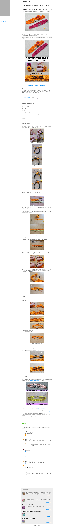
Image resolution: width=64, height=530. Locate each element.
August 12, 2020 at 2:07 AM (30, 461)
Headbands (36, 427)
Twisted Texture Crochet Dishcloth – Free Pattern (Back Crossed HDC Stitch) (32, 497)
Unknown (26, 439)
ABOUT (40, 5)
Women (23, 428)
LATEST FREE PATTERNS (35, 5)
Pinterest (41, 411)
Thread (45, 427)
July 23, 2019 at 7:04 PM (31, 443)
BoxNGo (26, 431)
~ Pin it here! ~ (37, 86)
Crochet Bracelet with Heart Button (34, 380)
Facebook (38, 411)
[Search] (52, 2)
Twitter (43, 411)
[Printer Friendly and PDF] (24, 423)
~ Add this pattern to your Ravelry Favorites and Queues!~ (37, 85)
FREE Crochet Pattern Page (41, 408)
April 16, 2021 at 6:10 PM (31, 467)
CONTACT (43, 5)
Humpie (26, 449)
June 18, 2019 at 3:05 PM (29, 431)
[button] (51, 9)
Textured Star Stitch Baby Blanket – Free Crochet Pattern (30, 504)
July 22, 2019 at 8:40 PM (30, 439)
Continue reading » (49, 495)
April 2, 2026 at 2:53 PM (28, 472)
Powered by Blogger (37, 525)
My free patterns (41, 427)
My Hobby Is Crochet (26, 1)
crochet (27, 427)
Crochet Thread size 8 (27, 97)
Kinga (27, 434)
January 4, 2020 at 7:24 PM (29, 449)
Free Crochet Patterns (31, 427)
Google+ (46, 411)
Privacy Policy (2, 21)
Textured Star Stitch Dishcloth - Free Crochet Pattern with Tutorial (31, 511)
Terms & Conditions (3, 22)
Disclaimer (6, 21)
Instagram (49, 411)
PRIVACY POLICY (48, 5)
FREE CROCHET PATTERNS (27, 5)
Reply (25, 451)
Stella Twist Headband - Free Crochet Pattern (28, 518)
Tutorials (48, 427)
